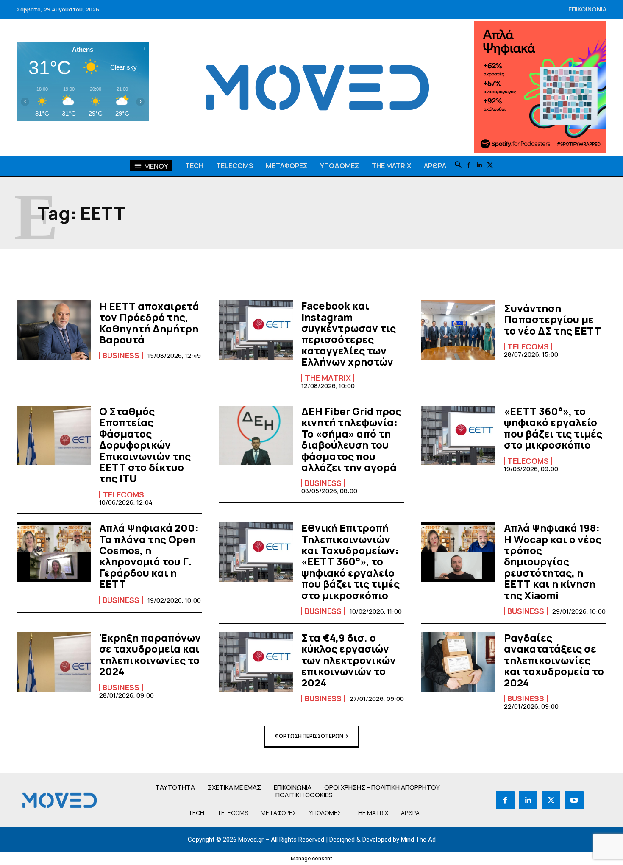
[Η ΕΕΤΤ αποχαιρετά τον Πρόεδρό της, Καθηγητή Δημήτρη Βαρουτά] (54, 330)
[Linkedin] (479, 165)
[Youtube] (574, 800)
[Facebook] (469, 165)
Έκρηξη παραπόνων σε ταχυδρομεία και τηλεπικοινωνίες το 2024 (150, 654)
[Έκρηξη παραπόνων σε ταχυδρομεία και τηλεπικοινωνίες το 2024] (54, 662)
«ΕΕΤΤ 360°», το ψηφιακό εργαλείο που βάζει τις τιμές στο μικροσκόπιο (553, 428)
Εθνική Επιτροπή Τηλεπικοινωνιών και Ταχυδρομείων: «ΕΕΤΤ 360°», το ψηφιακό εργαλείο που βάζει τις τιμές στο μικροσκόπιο (350, 561)
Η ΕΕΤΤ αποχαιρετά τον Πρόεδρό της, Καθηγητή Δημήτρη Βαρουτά (149, 322)
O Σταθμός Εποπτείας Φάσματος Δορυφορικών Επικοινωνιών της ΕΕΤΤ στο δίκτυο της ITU (145, 444)
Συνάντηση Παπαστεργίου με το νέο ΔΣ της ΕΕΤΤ (552, 319)
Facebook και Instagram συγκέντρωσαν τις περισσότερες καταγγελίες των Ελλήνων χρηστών (348, 333)
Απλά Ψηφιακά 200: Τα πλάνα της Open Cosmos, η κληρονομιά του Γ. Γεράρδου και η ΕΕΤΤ (149, 556)
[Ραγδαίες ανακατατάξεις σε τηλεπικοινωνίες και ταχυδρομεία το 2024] (458, 662)
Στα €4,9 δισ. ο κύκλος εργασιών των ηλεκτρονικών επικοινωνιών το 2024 (348, 660)
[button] (458, 165)
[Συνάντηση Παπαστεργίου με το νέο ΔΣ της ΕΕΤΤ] (458, 330)
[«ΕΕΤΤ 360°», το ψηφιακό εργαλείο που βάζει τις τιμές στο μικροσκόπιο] (458, 435)
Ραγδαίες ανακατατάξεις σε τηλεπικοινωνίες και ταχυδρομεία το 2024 (554, 660)
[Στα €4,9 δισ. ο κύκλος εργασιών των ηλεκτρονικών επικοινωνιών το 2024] (256, 662)
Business (121, 355)
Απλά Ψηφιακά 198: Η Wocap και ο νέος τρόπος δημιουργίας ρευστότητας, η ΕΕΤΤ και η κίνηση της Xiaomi (552, 561)
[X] (490, 165)
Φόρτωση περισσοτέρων (309, 735)
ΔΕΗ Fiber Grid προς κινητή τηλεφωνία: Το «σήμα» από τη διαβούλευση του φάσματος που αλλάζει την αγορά (351, 439)
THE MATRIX (328, 378)
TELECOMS (528, 346)
